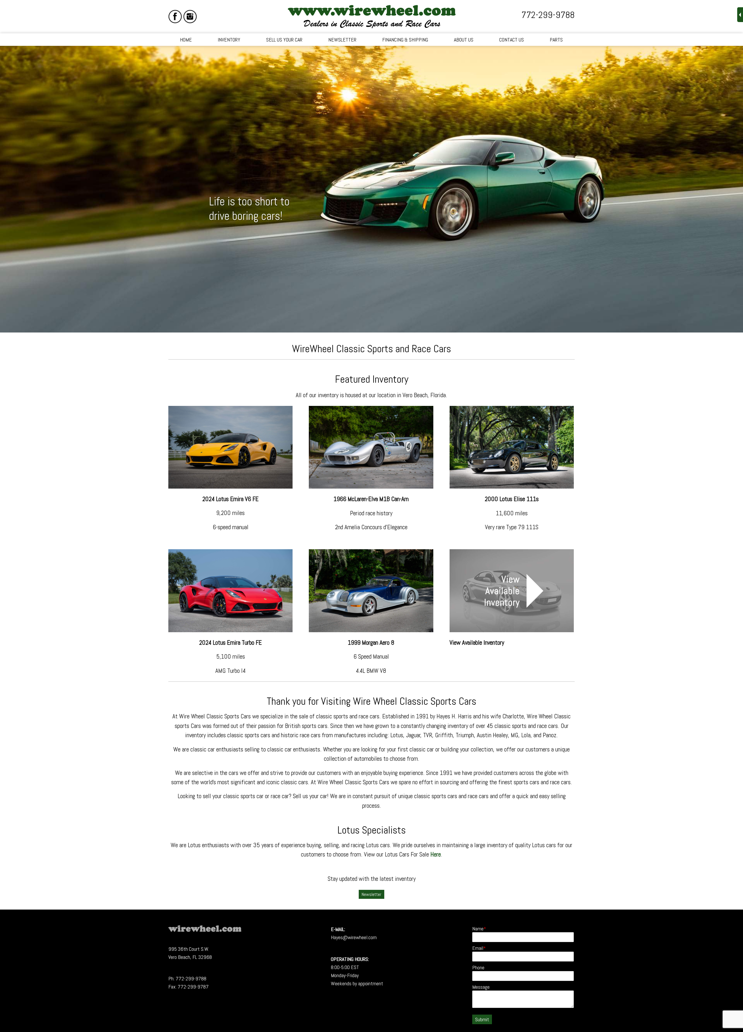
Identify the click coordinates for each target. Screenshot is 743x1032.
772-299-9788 (548, 15)
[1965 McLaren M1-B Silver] (371, 486)
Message (481, 987)
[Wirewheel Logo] (204, 930)
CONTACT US (511, 39)
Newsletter (342, 39)
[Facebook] (175, 17)
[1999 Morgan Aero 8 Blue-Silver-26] (371, 630)
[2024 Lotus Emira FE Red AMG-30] (230, 630)
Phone (478, 967)
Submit (482, 1019)
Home (186, 39)
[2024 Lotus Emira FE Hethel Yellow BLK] (230, 486)
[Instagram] (190, 17)
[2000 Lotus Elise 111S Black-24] (512, 486)
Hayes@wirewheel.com (354, 937)
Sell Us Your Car (284, 39)
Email (477, 948)
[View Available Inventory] (512, 630)
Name (478, 928)
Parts (556, 39)
